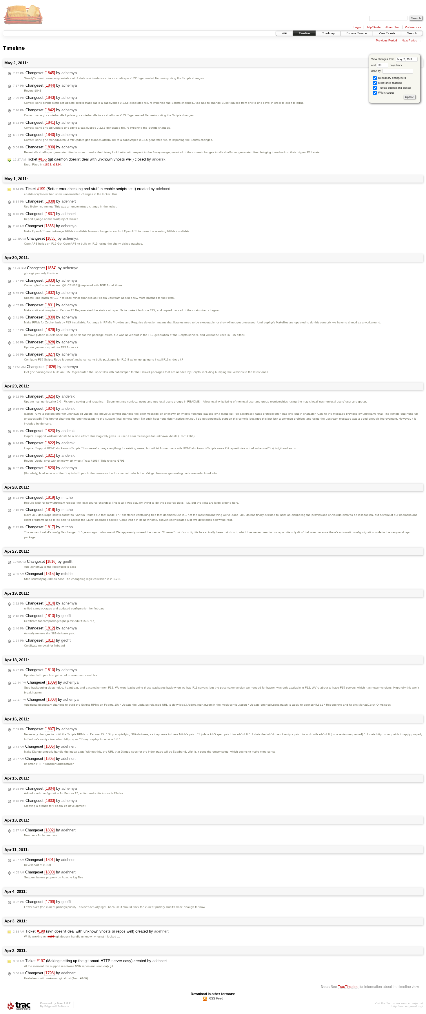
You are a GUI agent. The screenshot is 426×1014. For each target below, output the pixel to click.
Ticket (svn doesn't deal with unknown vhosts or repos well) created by (91, 931)
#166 (51, 936)
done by (376, 71)
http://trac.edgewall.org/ (407, 1006)
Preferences (413, 27)
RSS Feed (216, 998)
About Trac (392, 27)
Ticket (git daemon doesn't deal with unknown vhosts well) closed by (89, 159)
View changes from (383, 59)
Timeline (304, 33)
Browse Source (357, 33)
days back (395, 65)
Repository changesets (391, 78)
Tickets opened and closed (394, 87)
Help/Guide (373, 27)
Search (412, 33)
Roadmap (328, 33)
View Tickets (387, 33)
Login (357, 27)
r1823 (47, 164)
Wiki (284, 33)
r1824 (57, 164)
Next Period (409, 40)
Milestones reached (389, 82)
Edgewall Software (56, 1006)
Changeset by (45, 73)
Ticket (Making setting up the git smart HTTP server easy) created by (90, 961)
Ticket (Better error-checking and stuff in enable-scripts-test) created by (91, 189)
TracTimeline (348, 986)
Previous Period (386, 40)
